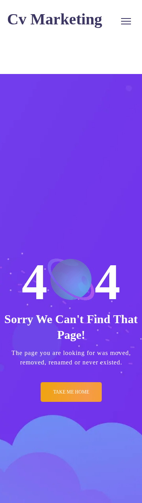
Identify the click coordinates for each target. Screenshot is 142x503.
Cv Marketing (54, 19)
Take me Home (71, 392)
